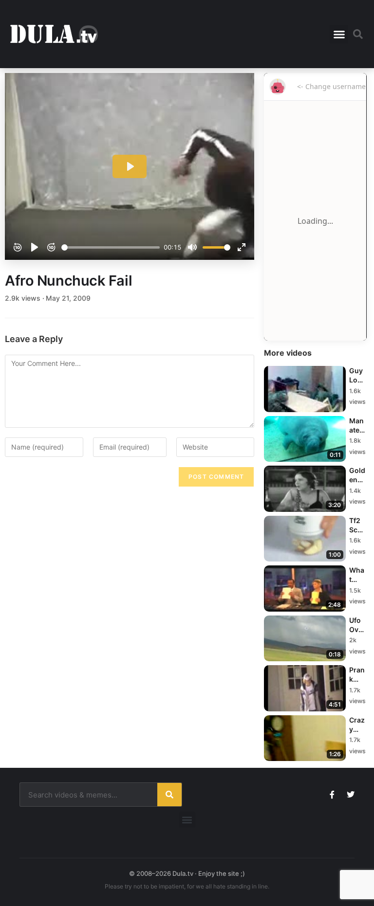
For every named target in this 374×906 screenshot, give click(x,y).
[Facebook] (332, 794)
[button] (339, 34)
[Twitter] (351, 794)
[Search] (169, 794)
